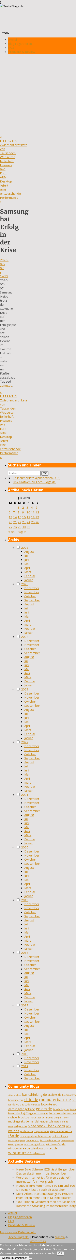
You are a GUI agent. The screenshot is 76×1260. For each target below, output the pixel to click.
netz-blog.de (61, 1121)
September (32, 600)
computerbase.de (55, 1099)
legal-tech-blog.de (38, 1113)
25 (33, 522)
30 (24, 527)
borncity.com (16, 1100)
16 (24, 517)
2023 (24, 689)
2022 (24, 742)
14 (15, 517)
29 (19, 527)
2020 (24, 847)
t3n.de (13, 1135)
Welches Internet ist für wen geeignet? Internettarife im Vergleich (43, 1179)
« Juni (11, 531)
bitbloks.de (54, 1095)
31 (28, 527)
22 (19, 522)
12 (37, 512)
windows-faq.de (55, 1144)
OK (45, 473)
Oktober (30, 596)
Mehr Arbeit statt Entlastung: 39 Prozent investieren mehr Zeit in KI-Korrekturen (44, 1196)
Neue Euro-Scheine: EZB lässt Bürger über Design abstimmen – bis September (45, 1171)
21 (15, 522)
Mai (26, 564)
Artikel (12, 39)
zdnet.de (6, 385)
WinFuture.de (20, 1152)
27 (10, 527)
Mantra (60, 1237)
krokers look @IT (18, 1113)
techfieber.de (42, 1136)
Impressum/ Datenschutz (18, 1232)
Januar (28, 580)
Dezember (31, 588)
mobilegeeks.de (18, 1121)
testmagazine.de (15, 1144)
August (29, 551)
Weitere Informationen (14, 1257)
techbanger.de (27, 1136)
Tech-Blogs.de (18, 1237)
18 (33, 517)
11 (33, 512)
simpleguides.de (41, 1131)
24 (28, 522)
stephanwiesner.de (61, 1131)
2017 (24, 1005)
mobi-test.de (37, 1117)
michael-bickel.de (18, 1117)
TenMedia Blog (67, 1140)
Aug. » (22, 531)
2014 (24, 1066)
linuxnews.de (57, 1113)
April (27, 568)
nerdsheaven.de (42, 1121)
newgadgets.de (17, 1126)
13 (10, 517)
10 (28, 512)
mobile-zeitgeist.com (57, 1117)
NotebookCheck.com (46, 1126)
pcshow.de (26, 1131)
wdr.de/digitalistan (34, 1144)
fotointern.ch (49, 1104)
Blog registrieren (20, 44)
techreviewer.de (50, 1140)
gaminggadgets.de (21, 1109)
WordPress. (38, 1241)
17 (28, 517)
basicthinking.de (34, 1094)
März (27, 572)
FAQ (11, 48)
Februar (29, 576)
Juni (26, 560)
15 (19, 517)
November (31, 592)
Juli (26, 556)
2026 (24, 547)
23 (24, 522)
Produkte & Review (21, 52)
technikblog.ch (60, 1136)
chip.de (31, 1099)
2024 (24, 637)
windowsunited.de (44, 1148)
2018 (24, 953)
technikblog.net (16, 1140)
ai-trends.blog (14, 1095)
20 (10, 522)
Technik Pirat (32, 1140)
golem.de (44, 1108)
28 (15, 527)
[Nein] (30, 1258)
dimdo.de (35, 1104)
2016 (24, 1054)
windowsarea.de (19, 1148)
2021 (24, 795)
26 (37, 522)
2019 (24, 900)
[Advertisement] (38, 95)
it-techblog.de (61, 1109)
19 (37, 517)
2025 (24, 584)
